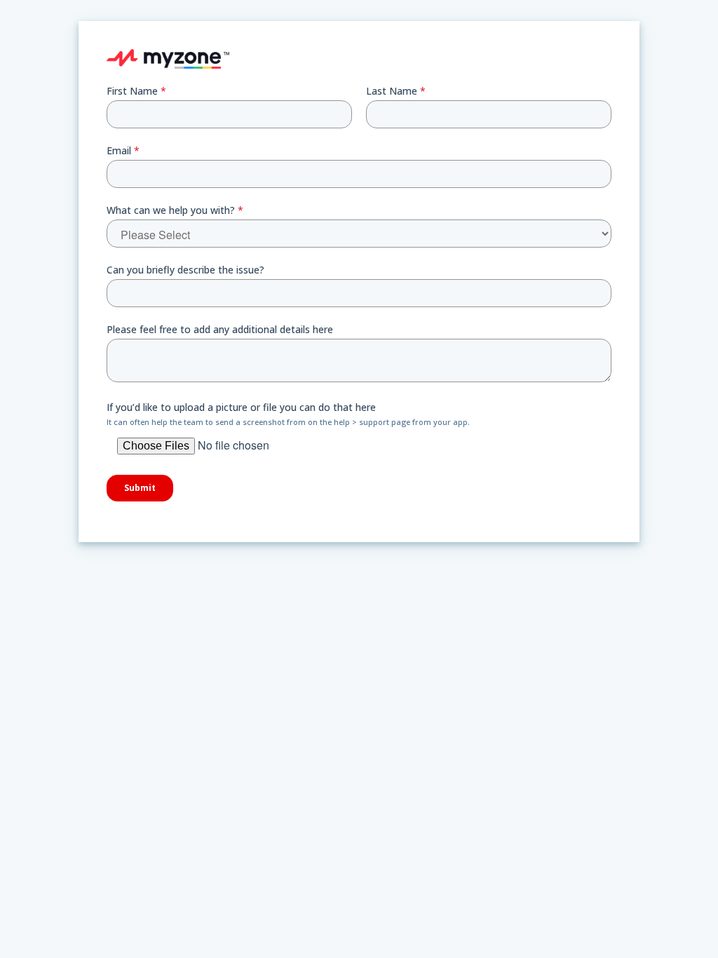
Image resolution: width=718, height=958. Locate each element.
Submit (140, 488)
